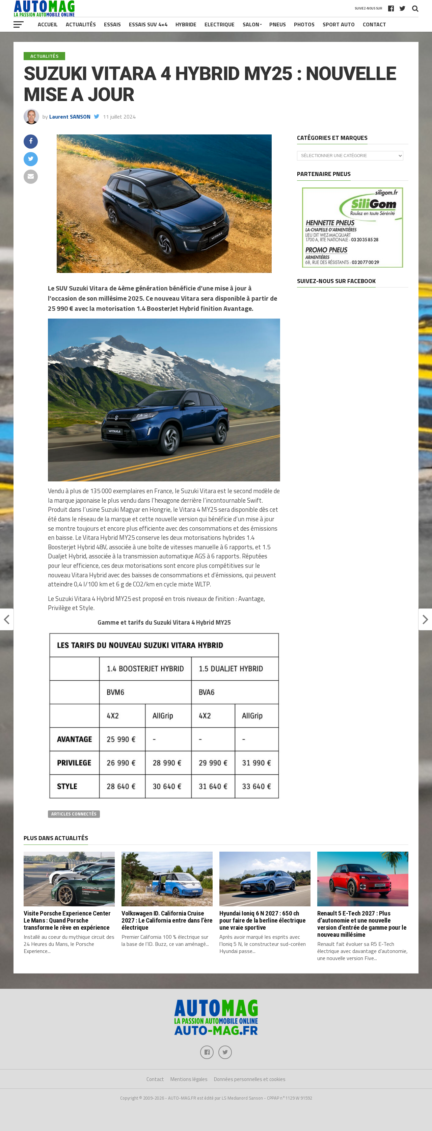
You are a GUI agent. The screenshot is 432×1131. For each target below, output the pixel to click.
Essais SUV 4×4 (148, 24)
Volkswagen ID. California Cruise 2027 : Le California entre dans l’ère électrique (167, 920)
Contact (374, 24)
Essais (112, 24)
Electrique (220, 24)
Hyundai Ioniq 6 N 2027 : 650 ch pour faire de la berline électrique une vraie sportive (262, 920)
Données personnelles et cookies (250, 1079)
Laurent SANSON (69, 116)
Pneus (277, 24)
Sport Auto (339, 24)
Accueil (48, 24)
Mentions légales (189, 1079)
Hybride (186, 24)
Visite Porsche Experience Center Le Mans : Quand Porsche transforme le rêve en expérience (67, 920)
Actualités (81, 24)
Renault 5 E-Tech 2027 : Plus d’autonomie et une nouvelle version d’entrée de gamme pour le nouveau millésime (361, 923)
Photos (304, 24)
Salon (251, 24)
